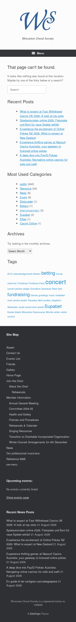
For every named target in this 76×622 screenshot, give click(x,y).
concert (55, 281)
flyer (60, 288)
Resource (25, 188)
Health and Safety (20, 414)
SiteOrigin (35, 613)
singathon (56, 300)
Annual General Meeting (23, 403)
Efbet (23, 219)
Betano (24, 206)
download (46, 288)
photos (16, 300)
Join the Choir (14, 381)
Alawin (10, 347)
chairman (12, 283)
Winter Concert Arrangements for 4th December (38, 442)
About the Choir (18, 386)
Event (23, 197)
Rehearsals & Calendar (23, 425)
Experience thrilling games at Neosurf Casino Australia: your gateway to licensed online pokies (43, 146)
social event (31, 307)
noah (9, 300)
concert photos (14, 288)
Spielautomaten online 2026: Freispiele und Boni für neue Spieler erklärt (43, 122)
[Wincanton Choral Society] (38, 20)
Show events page (17, 497)
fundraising (18, 294)
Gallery (10, 370)
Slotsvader (26, 201)
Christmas (23, 283)
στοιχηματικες (29, 210)
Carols (59, 273)
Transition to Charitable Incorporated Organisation (39, 437)
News (23, 193)
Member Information (18, 397)
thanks (10, 312)
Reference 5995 (16, 459)
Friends (10, 364)
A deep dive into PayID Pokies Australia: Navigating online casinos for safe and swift (44, 159)
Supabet (25, 215)
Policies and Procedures (24, 420)
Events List (13, 359)
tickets (18, 312)
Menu (40, 53)
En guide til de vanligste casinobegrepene (31, 581)
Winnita (49, 312)
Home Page (13, 375)
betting (48, 272)
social (21, 307)
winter (57, 312)
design (26, 288)
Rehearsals (19, 392)
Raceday (32, 300)
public (23, 184)
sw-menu (11, 464)
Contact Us (13, 353)
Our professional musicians (23, 453)
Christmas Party (36, 283)
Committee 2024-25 (21, 409)
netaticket (60, 295)
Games (34, 295)
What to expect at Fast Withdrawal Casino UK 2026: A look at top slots (42, 113)
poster (24, 300)
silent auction (44, 300)
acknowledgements (23, 273)
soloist (41, 307)
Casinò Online (28, 223)
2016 (9, 273)
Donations (35, 288)
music (51, 295)
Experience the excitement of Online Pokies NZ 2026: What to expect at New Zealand (42, 133)
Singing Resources (20, 431)
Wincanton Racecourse (33, 312)
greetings (43, 295)
